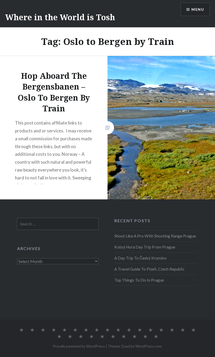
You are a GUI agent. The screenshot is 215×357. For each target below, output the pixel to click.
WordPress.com (148, 346)
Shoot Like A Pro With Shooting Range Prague (155, 236)
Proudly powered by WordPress (79, 346)
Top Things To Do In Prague (139, 280)
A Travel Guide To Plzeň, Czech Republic (149, 269)
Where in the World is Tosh (60, 17)
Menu (197, 9)
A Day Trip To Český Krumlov (140, 258)
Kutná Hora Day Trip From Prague (144, 247)
